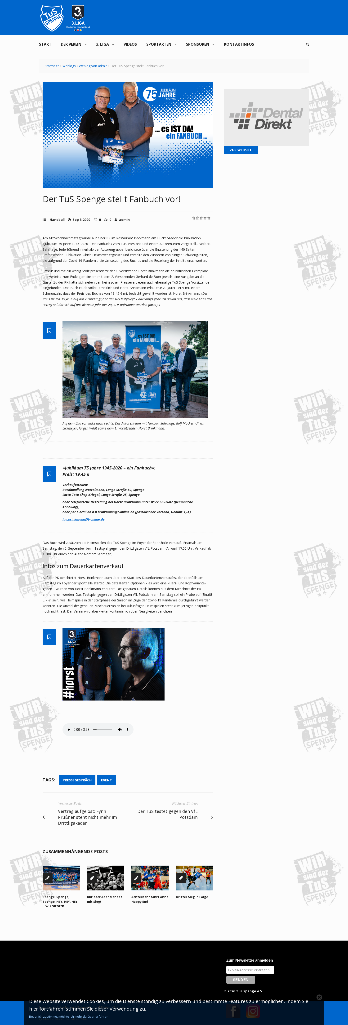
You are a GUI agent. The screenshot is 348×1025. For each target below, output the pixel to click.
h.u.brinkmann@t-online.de (83, 519)
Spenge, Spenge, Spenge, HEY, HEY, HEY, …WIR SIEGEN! (60, 901)
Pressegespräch (77, 780)
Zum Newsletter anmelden (249, 960)
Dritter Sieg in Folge (192, 897)
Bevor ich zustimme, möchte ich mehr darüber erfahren (68, 1016)
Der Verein (71, 44)
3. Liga (102, 44)
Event (106, 780)
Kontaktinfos (239, 44)
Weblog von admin (93, 66)
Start (45, 44)
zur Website (241, 150)
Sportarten (158, 44)
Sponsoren (197, 44)
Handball (57, 219)
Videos (130, 44)
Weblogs (69, 66)
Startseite (52, 66)
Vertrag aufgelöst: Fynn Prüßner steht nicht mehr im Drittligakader (87, 817)
